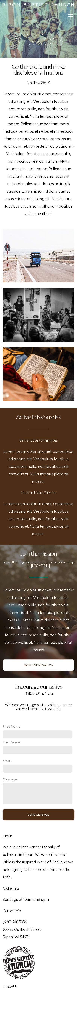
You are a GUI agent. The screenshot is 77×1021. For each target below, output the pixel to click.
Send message (38, 814)
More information (38, 665)
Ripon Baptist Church (38, 4)
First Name (11, 726)
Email (7, 761)
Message (10, 779)
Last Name (11, 742)
